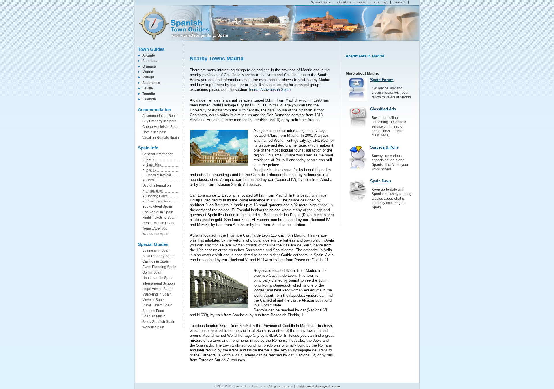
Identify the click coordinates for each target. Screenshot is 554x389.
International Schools (158, 283)
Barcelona (150, 61)
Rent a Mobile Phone (158, 223)
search (362, 2)
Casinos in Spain (155, 261)
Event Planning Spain (159, 267)
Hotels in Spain (154, 132)
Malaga (148, 77)
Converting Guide (158, 201)
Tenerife (148, 94)
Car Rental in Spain (157, 212)
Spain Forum (382, 80)
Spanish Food (153, 311)
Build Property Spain (158, 256)
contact (399, 2)
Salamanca (151, 83)
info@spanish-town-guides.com (318, 386)
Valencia (149, 99)
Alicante (148, 55)
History (151, 169)
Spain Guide (321, 2)
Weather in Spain (155, 234)
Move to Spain (153, 300)
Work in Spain (153, 327)
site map (381, 2)
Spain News (380, 181)
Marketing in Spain (157, 294)
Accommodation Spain (160, 116)
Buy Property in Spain (159, 121)
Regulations (154, 190)
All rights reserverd (281, 386)
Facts (150, 159)
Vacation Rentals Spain (160, 138)
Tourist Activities (154, 229)
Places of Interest (158, 175)
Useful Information (156, 186)
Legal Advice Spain (157, 289)
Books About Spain (157, 207)
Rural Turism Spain (157, 305)
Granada (149, 66)
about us (344, 2)
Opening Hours (157, 196)
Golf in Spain (152, 272)
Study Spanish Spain (158, 322)
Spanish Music (153, 316)
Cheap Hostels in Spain (160, 127)
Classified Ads (383, 109)
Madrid (147, 72)
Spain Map (153, 164)
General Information (157, 154)
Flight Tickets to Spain (159, 218)
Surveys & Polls (384, 147)
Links (150, 180)
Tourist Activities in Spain (269, 89)
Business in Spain (156, 250)
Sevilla (147, 88)
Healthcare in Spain (157, 278)
